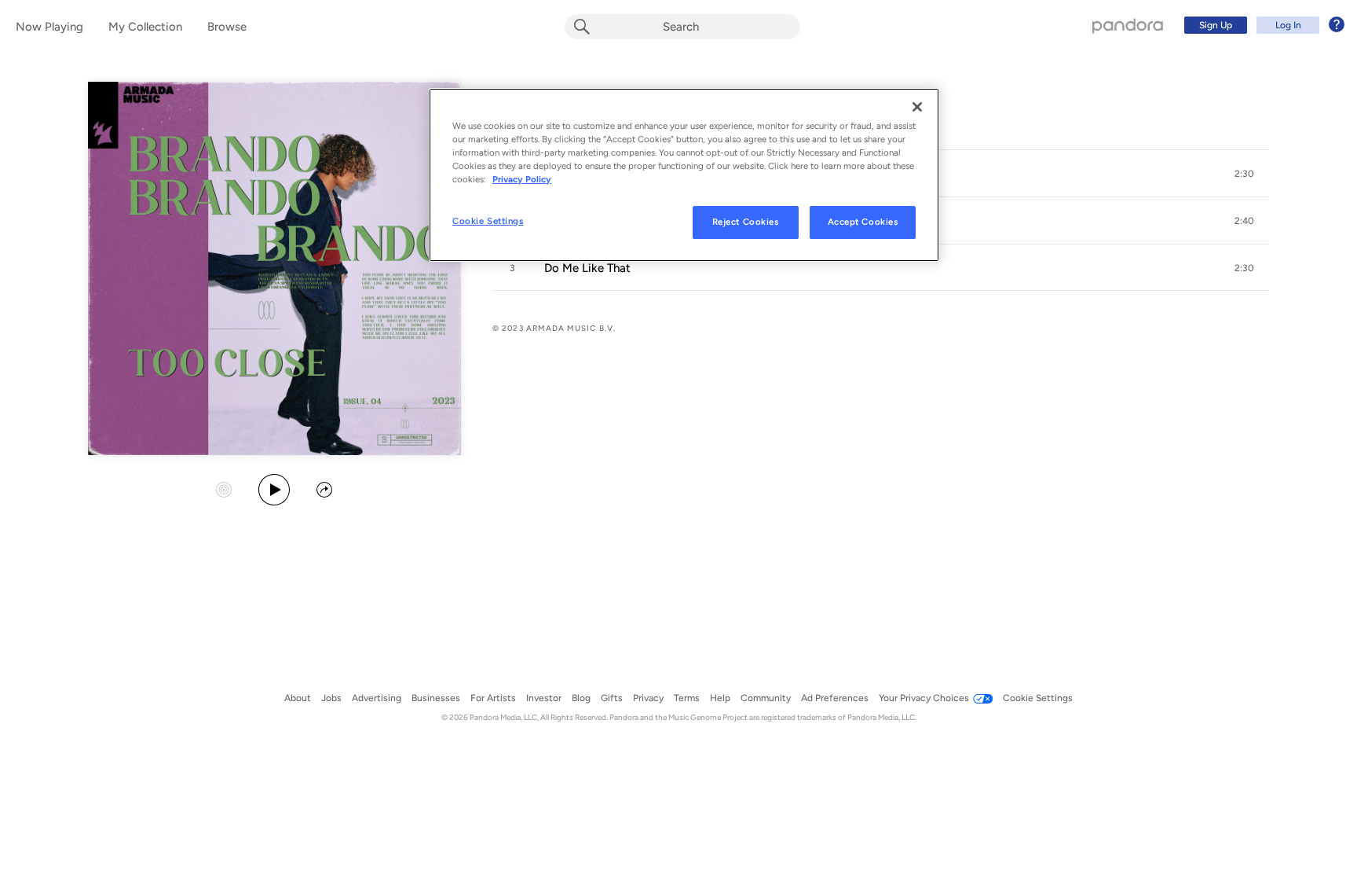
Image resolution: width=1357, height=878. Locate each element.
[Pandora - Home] (1128, 25)
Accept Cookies (863, 221)
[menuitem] (1262, 25)
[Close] (917, 107)
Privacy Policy (521, 179)
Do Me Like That (587, 268)
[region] (684, 175)
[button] (1244, 174)
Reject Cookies (745, 221)
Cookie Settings (488, 220)
